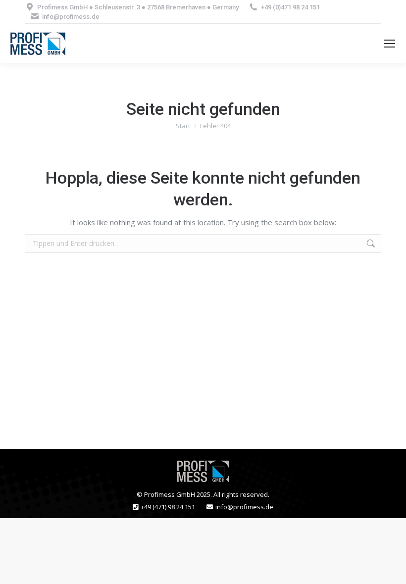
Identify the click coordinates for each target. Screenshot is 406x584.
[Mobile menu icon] (389, 43)
